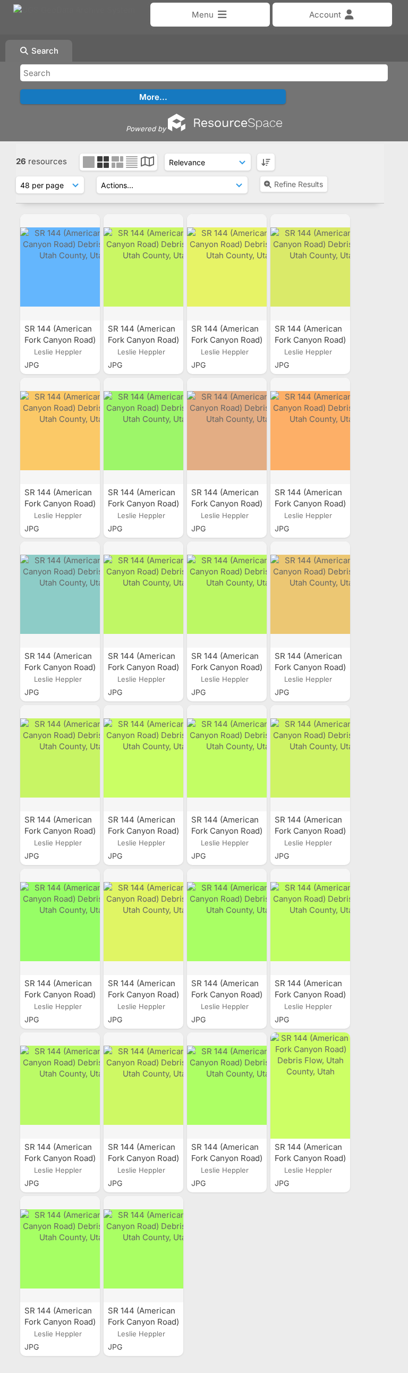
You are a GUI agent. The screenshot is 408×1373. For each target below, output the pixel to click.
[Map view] (147, 163)
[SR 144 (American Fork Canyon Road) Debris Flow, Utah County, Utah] (60, 267)
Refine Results (298, 184)
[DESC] (266, 162)
